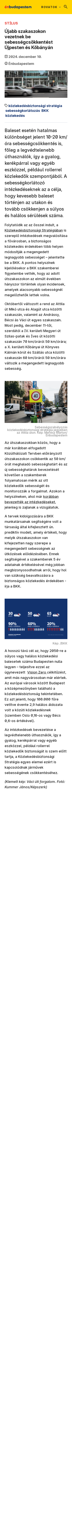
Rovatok (49, 7)
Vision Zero (37, 672)
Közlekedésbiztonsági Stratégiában (34, 230)
